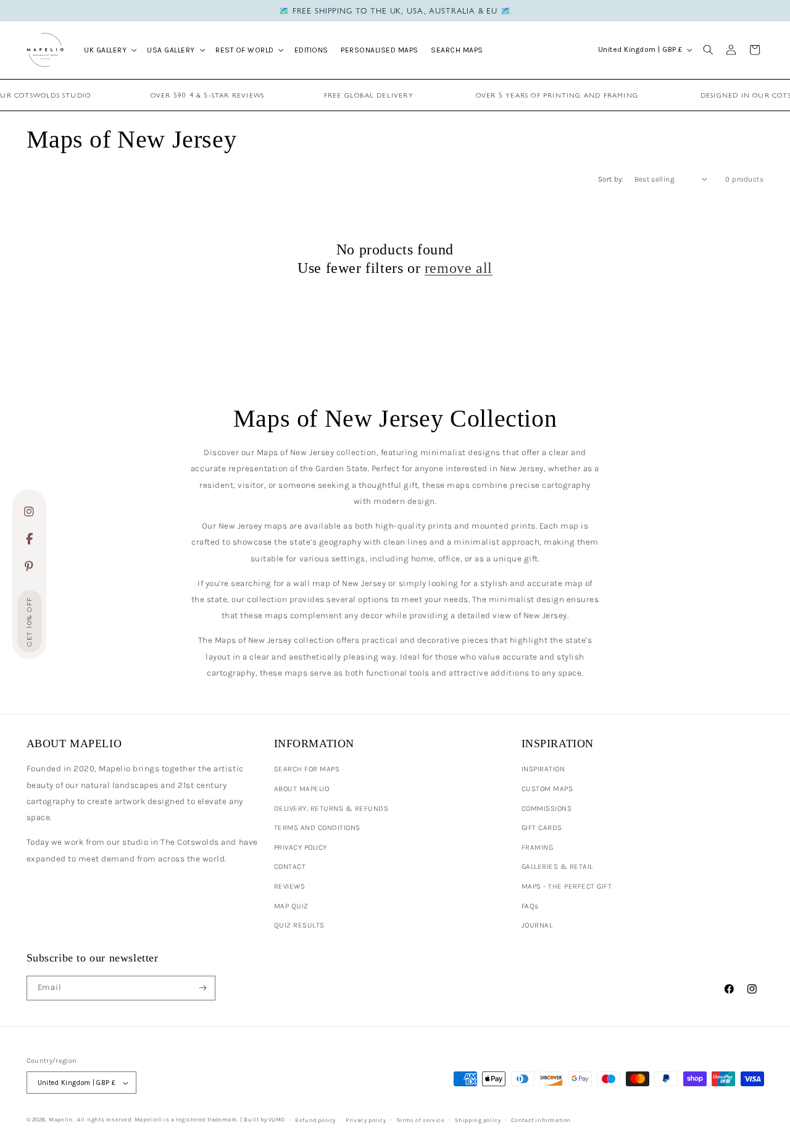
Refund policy (315, 1120)
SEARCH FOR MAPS (307, 769)
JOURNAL (537, 925)
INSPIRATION (543, 769)
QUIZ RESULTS (299, 925)
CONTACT (290, 866)
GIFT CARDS (542, 827)
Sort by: (611, 179)
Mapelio (60, 1119)
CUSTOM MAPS (547, 788)
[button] (109, 49)
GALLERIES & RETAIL (557, 866)
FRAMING (538, 847)
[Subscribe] (202, 988)
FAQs (530, 906)
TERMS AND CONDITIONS (317, 827)
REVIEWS (290, 886)
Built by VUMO (264, 1119)
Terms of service (420, 1120)
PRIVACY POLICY (300, 847)
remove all (459, 268)
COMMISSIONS (547, 808)
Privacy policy (366, 1120)
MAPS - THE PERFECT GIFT (567, 886)
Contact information (541, 1120)
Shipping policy (478, 1120)
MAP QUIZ (291, 906)
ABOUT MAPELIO (302, 788)
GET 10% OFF (29, 622)
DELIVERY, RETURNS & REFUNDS (331, 808)
